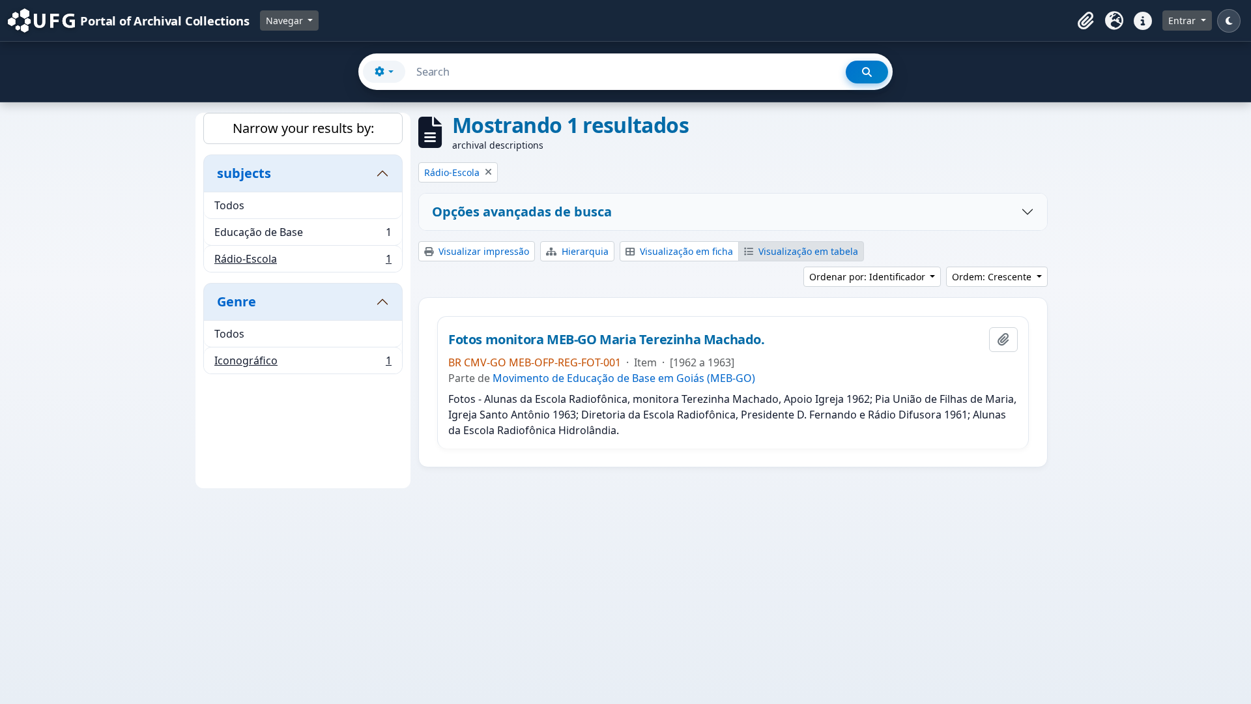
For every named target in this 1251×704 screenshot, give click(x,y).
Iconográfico (303, 363)
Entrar (1183, 20)
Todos (229, 205)
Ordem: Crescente (993, 277)
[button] (1085, 21)
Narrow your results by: (303, 128)
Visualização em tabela (807, 251)
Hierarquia (584, 251)
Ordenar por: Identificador (868, 277)
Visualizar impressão (482, 251)
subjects (244, 173)
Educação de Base (303, 235)
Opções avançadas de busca (522, 211)
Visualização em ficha (685, 251)
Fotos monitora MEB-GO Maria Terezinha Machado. (606, 339)
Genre (236, 301)
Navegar (286, 20)
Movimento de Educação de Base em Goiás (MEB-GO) (624, 378)
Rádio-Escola (303, 262)
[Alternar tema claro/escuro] (1229, 21)
